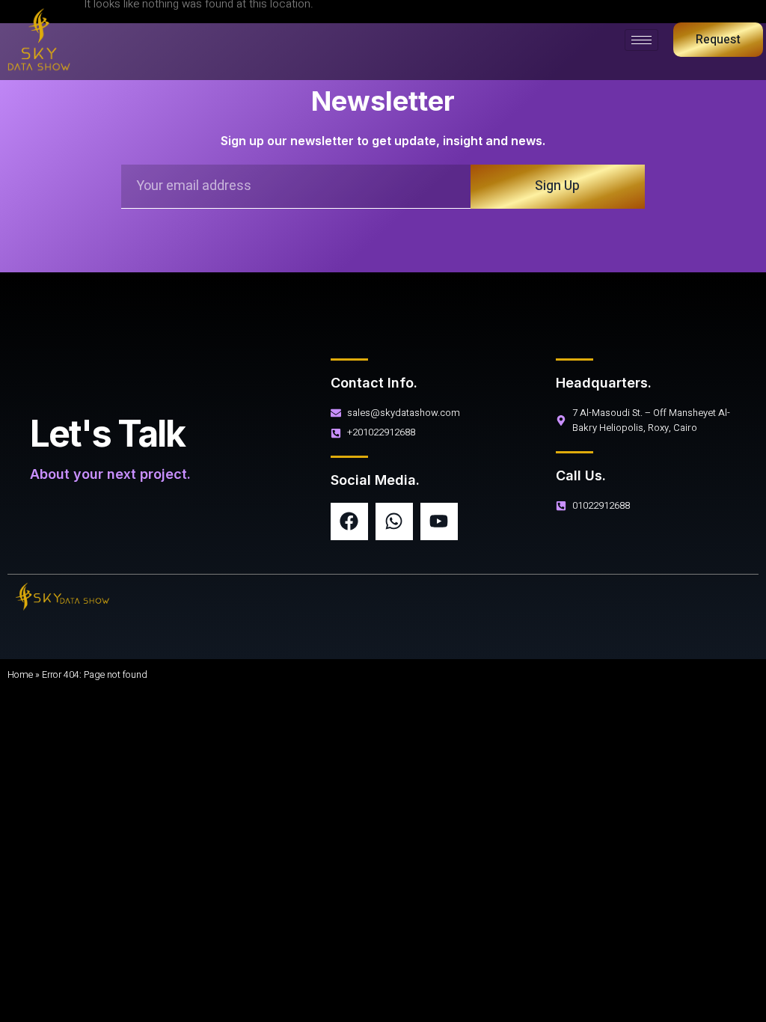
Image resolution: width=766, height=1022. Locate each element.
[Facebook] (349, 521)
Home (20, 675)
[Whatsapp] (394, 521)
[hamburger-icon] (641, 40)
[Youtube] (439, 521)
